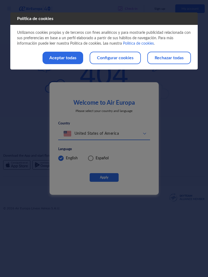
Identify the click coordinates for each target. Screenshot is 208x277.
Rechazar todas (169, 58)
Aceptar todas (62, 58)
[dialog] (103, 41)
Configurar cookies (115, 58)
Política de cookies (138, 43)
